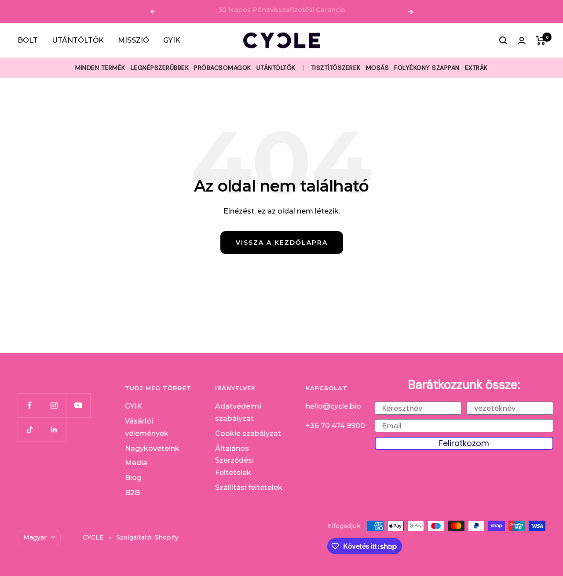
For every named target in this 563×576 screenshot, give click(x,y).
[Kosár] (540, 40)
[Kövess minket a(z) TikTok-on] (30, 429)
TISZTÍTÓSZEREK (336, 68)
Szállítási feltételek (248, 487)
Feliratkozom (464, 443)
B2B (132, 493)
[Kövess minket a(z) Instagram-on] (54, 405)
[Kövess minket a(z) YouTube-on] (78, 405)
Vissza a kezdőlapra (282, 242)
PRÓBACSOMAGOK (222, 68)
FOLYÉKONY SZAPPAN (427, 68)
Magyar (35, 537)
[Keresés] (503, 40)
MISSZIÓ (133, 40)
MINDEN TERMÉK (100, 68)
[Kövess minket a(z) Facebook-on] (30, 405)
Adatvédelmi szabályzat (238, 412)
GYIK (171, 40)
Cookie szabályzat (248, 433)
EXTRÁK (476, 68)
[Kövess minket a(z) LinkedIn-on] (54, 429)
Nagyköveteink (152, 448)
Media (136, 463)
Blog (133, 478)
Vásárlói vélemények (146, 427)
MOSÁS (377, 68)
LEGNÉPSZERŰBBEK (160, 68)
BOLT (28, 40)
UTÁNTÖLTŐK (78, 40)
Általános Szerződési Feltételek (234, 460)
